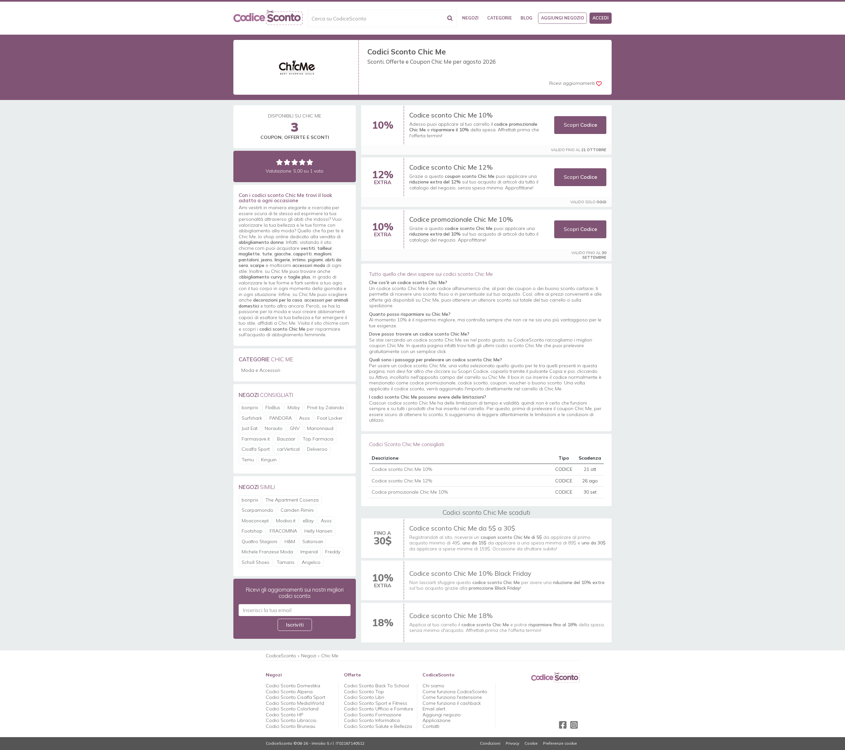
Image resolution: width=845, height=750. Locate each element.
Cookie (531, 743)
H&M (290, 541)
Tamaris (285, 562)
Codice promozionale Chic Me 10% (461, 219)
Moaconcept (255, 521)
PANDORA (280, 418)
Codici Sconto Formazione (372, 715)
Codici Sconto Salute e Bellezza (378, 726)
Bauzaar (286, 439)
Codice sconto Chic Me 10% (451, 115)
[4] (302, 162)
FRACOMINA (283, 531)
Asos (304, 418)
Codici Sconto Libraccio (291, 720)
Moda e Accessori (260, 370)
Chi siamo (433, 686)
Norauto (274, 428)
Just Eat (249, 428)
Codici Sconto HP (284, 715)
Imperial (309, 552)
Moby (293, 407)
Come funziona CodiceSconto (454, 692)
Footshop (252, 531)
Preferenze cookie (560, 743)
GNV (295, 428)
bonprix (250, 407)
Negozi (470, 17)
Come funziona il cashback (451, 703)
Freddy (332, 552)
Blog (526, 17)
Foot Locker (330, 418)
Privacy (512, 743)
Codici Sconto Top (364, 692)
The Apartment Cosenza (292, 500)
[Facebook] (562, 725)
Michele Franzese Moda (267, 552)
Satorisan (312, 541)
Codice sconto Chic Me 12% (451, 167)
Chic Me (329, 656)
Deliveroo (317, 449)
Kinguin (269, 460)
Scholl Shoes (255, 562)
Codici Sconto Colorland (292, 709)
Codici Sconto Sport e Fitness (375, 703)
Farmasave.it (256, 439)
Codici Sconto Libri (364, 697)
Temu (248, 460)
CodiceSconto (281, 656)
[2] (287, 162)
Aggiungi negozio (562, 17)
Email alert (433, 709)
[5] (309, 162)
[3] (294, 162)
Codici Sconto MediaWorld (295, 703)
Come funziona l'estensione (452, 697)
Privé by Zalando (325, 407)
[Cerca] (449, 18)
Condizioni (490, 743)
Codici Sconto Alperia (289, 692)
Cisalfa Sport (256, 449)
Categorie (499, 17)
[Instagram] (574, 725)
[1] (279, 162)
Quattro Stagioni (259, 541)
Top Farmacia (318, 439)
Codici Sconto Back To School (376, 686)
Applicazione (436, 720)
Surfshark (252, 418)
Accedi (600, 17)
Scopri (580, 124)
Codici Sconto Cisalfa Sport (295, 697)
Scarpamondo (257, 510)
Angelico (311, 562)
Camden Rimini (297, 510)
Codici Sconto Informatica (372, 720)
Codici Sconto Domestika (293, 686)
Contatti (430, 726)
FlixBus (272, 407)
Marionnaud (320, 428)
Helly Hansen (318, 531)
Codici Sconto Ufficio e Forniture (378, 709)
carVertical (288, 449)
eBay (308, 521)
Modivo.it (285, 521)
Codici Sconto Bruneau (290, 726)
